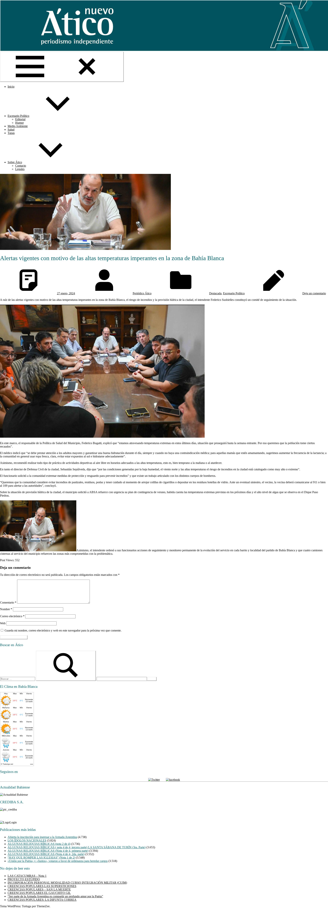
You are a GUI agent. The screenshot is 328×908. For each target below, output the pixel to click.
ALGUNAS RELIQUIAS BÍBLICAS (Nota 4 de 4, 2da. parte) (46, 854)
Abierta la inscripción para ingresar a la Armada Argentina (42, 837)
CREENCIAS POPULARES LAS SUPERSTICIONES (42, 886)
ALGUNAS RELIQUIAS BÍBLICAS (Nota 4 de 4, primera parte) (48, 850)
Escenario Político (18, 115)
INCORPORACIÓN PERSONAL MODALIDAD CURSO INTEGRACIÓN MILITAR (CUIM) (67, 882)
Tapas (11, 133)
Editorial (20, 119)
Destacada (215, 293)
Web (3, 623)
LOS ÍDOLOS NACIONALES (27, 840)
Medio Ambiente (18, 126)
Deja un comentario (314, 293)
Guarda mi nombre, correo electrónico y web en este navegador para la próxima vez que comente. (63, 630)
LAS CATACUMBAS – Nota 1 (27, 875)
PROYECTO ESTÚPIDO (24, 879)
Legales (19, 169)
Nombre (6, 609)
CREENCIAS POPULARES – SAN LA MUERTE (39, 889)
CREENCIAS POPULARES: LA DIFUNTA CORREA (42, 899)
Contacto (20, 165)
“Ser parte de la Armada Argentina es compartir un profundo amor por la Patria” (55, 896)
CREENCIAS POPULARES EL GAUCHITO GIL (39, 893)
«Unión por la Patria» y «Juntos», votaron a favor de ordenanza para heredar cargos (58, 861)
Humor (19, 122)
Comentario (8, 602)
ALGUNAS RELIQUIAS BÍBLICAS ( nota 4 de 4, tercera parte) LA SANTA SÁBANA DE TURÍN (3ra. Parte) (77, 847)
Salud (11, 129)
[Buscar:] (18, 678)
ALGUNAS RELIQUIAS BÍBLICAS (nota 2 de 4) (39, 843)
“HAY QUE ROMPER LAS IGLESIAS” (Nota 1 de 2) (41, 857)
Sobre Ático (15, 162)
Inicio (11, 86)
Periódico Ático (142, 293)
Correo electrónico (12, 616)
